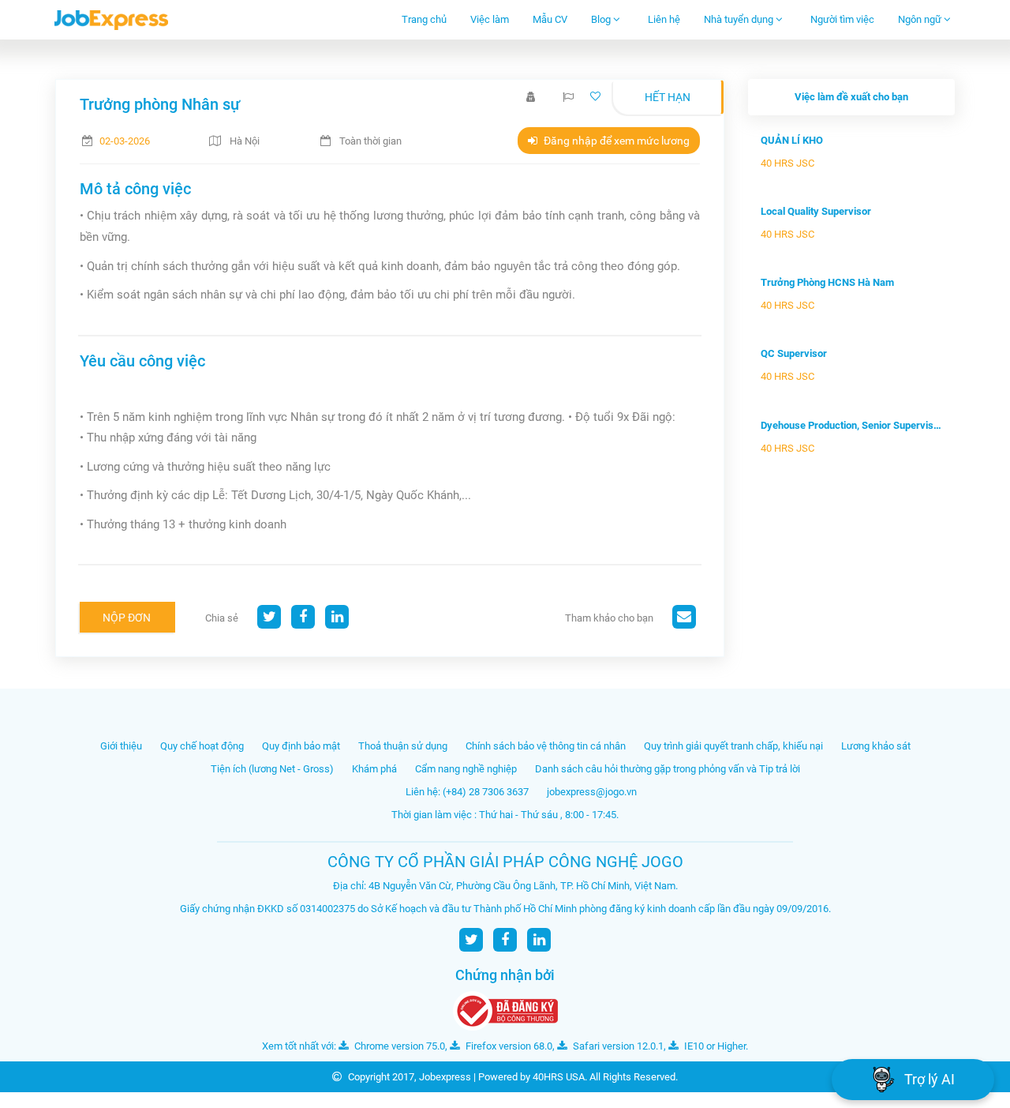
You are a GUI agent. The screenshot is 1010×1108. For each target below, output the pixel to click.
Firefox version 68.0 (507, 1046)
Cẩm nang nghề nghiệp (466, 769)
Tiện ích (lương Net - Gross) (272, 769)
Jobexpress (445, 1077)
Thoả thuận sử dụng (402, 746)
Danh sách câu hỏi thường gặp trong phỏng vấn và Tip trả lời (667, 769)
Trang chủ (424, 19)
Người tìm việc (842, 19)
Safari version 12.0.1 (617, 1046)
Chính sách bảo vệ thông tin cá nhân (546, 746)
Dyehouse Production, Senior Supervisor (851, 425)
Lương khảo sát (876, 746)
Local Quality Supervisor (816, 211)
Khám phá (374, 769)
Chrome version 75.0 (398, 1046)
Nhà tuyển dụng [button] (740, 19)
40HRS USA (559, 1077)
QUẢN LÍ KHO (792, 140)
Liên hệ (664, 19)
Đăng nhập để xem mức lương (615, 140)
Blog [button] (602, 19)
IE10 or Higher (714, 1046)
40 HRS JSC (787, 163)
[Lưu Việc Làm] (597, 97)
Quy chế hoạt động (202, 746)
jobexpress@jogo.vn (592, 792)
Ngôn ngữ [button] (921, 19)
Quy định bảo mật (301, 746)
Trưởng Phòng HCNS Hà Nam (827, 282)
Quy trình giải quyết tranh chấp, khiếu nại (733, 746)
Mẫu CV (550, 19)
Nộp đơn (127, 617)
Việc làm (489, 19)
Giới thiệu (121, 746)
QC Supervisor (794, 353)
